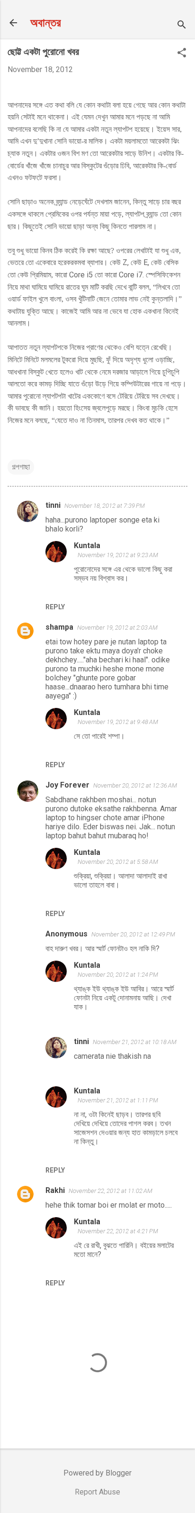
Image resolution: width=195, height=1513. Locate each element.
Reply (55, 607)
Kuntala (87, 545)
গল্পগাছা (21, 466)
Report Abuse (97, 1491)
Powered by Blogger (97, 1472)
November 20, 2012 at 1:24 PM (118, 974)
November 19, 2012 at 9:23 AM (118, 555)
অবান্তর (45, 22)
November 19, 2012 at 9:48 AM (118, 721)
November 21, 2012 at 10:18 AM (135, 1041)
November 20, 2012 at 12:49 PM (133, 934)
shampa (59, 627)
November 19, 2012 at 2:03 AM (117, 627)
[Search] (181, 25)
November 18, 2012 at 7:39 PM (104, 505)
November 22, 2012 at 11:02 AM (110, 1190)
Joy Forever (67, 784)
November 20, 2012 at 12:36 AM (135, 785)
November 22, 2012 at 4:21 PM (118, 1231)
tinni (53, 505)
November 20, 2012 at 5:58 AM (118, 861)
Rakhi (55, 1190)
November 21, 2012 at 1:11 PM (118, 1100)
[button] (181, 53)
